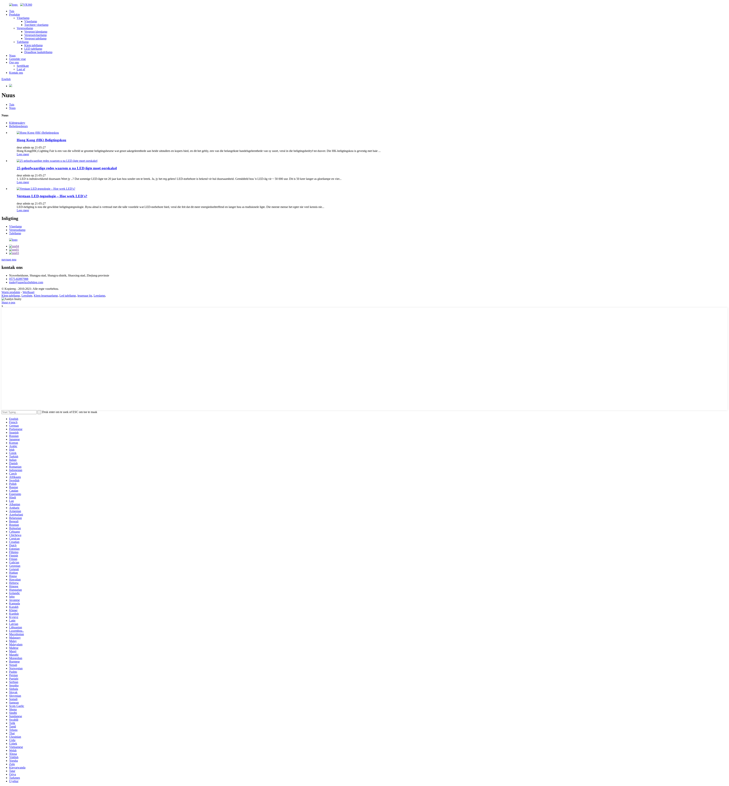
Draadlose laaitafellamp (38, 52)
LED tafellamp (33, 48)
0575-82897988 (18, 278)
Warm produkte (11, 292)
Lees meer (23, 154)
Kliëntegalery (17, 122)
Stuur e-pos (8, 302)
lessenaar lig (84, 295)
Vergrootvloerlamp (35, 35)
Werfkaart (28, 292)
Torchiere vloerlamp (36, 24)
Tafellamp (23, 41)
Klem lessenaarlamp (46, 295)
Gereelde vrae (17, 59)
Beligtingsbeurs (18, 126)
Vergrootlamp (25, 28)
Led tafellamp (67, 295)
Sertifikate (23, 65)
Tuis (11, 11)
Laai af (21, 69)
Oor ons (14, 62)
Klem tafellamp (33, 45)
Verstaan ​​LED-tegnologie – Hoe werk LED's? (52, 196)
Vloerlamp (23, 18)
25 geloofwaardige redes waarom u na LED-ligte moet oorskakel (67, 168)
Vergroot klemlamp (35, 31)
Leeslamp (99, 295)
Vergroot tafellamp (35, 38)
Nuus (12, 55)
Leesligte (26, 295)
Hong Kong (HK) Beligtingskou (41, 140)
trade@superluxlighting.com (26, 282)
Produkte (14, 14)
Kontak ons (16, 72)
